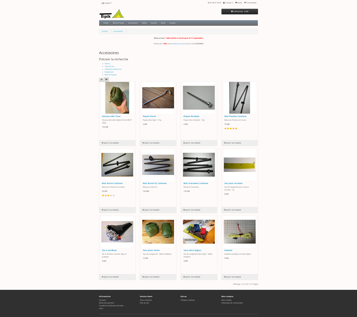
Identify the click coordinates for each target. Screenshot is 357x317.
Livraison (102, 300)
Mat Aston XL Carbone (155, 183)
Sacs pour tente (151, 250)
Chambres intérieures (113, 69)
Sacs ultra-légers (192, 250)
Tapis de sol (109, 66)
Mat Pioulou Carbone (235, 116)
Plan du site (144, 303)
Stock (163, 23)
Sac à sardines (109, 250)
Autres (107, 63)
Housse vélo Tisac (111, 116)
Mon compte (226, 300)
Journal (154, 23)
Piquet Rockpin (191, 116)
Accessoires (133, 23)
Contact (172, 23)
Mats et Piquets (111, 75)
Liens (101, 308)
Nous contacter (146, 300)
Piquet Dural (149, 116)
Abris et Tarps (118, 23)
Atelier (144, 23)
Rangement (109, 72)
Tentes (106, 23)
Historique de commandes (232, 303)
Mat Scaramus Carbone (196, 183)
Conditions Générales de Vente (111, 305)
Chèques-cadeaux (188, 300)
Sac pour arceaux (233, 183)
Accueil (105, 31)
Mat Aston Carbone (112, 183)
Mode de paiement (106, 303)
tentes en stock (179, 43)
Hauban (228, 250)
